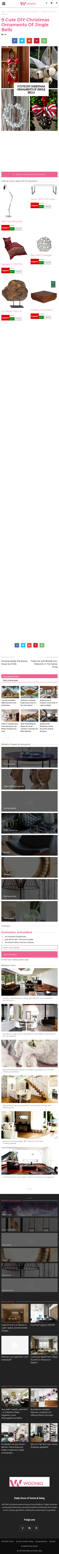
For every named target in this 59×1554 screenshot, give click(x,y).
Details (18, 229)
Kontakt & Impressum (29, 1546)
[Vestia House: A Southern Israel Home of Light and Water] (49, 692)
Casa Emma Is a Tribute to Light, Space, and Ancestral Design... (14, 1328)
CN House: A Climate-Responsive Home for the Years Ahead (28, 702)
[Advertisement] (29, 151)
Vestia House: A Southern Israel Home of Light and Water (48, 702)
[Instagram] (52, 3)
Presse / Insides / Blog (24, 1541)
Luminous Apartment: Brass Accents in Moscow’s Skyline (44, 1360)
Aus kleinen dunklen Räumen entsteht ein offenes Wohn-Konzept (42, 1412)
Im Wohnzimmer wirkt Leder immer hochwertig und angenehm (28, 1177)
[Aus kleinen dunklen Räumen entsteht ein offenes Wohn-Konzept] (44, 1397)
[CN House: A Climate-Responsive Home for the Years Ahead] (29, 692)
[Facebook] (47, 3)
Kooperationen (41, 1541)
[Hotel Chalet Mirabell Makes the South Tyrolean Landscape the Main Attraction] (29, 715)
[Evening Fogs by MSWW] (44, 1313)
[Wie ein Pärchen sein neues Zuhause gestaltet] (44, 1432)
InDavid (52, 1541)
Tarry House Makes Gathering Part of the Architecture (8, 702)
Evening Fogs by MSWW (43, 1325)
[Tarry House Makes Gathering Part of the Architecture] (10, 692)
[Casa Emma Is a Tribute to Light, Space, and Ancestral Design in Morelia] (15, 1313)
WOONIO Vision (8, 1541)
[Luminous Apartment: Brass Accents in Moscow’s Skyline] (44, 1345)
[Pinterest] (56, 3)
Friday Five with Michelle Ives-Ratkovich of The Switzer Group (44, 664)
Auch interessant (10, 680)
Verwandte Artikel (11, 676)
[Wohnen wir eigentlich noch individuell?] (15, 1345)
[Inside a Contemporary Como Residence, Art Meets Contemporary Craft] (10, 715)
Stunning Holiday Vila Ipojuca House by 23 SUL (14, 662)
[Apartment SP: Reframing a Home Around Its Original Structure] (49, 715)
